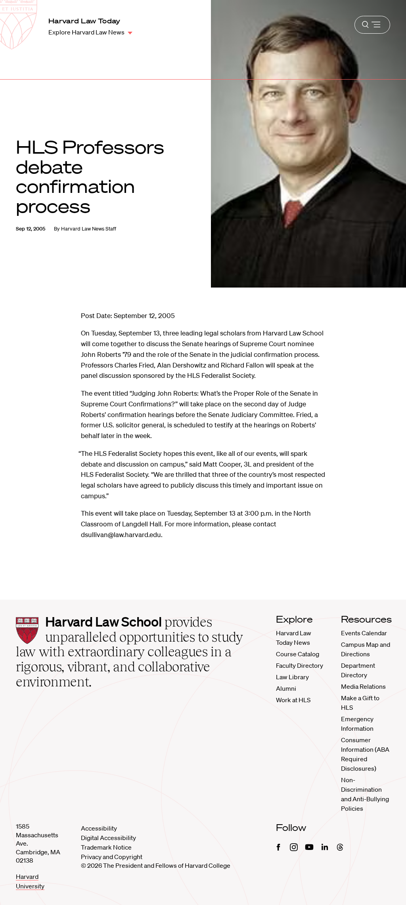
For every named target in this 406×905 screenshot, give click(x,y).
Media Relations (363, 686)
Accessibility (99, 828)
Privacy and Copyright (111, 857)
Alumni (286, 688)
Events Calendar (364, 633)
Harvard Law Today (84, 21)
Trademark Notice (106, 847)
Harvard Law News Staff (88, 228)
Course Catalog (297, 654)
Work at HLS (293, 700)
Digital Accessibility (108, 838)
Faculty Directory (299, 665)
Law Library (292, 677)
